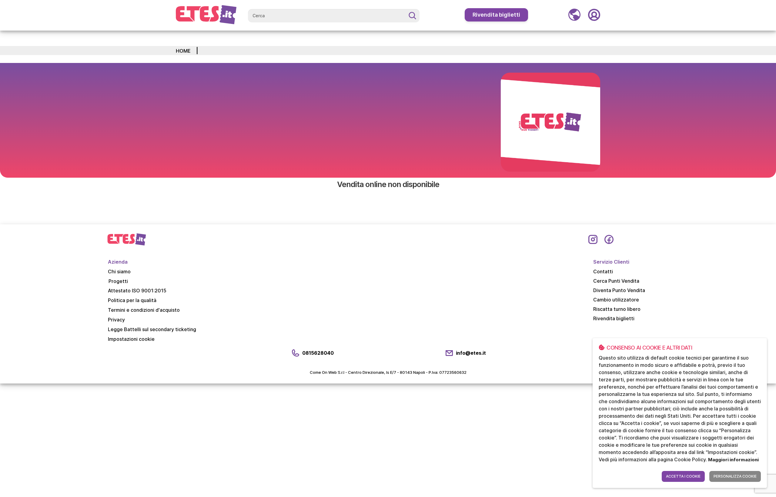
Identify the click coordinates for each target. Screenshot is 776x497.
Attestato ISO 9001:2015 (137, 291)
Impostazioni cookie (131, 339)
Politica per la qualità (132, 300)
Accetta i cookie (683, 476)
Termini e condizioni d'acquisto (144, 310)
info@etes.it (471, 353)
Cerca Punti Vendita (616, 281)
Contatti (603, 271)
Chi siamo (119, 271)
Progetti (118, 281)
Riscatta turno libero (617, 309)
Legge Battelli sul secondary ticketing (152, 329)
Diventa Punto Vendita (619, 290)
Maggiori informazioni (733, 459)
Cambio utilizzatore (616, 300)
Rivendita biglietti (496, 15)
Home (183, 51)
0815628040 (318, 353)
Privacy (116, 320)
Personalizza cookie (735, 476)
